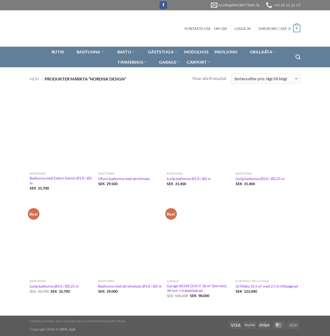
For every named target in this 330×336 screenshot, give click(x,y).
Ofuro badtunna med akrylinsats (124, 178)
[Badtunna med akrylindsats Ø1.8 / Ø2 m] (130, 238)
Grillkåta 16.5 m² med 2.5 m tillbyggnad (267, 286)
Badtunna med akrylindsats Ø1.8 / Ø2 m (130, 286)
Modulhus (196, 51)
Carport (197, 62)
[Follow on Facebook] (163, 5)
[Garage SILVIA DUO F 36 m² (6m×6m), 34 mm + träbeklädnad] (198, 238)
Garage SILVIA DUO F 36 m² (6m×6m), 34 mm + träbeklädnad (197, 288)
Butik (58, 51)
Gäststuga (161, 51)
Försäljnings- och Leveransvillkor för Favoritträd (78, 321)
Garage (167, 62)
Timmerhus (130, 62)
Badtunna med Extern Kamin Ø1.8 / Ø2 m (61, 180)
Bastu (124, 51)
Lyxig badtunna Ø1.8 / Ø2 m (189, 178)
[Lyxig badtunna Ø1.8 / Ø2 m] (198, 131)
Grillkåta (261, 51)
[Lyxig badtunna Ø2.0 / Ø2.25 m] (267, 131)
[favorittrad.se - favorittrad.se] (60, 28)
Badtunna (88, 51)
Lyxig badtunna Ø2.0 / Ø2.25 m (260, 178)
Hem (34, 78)
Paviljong (226, 51)
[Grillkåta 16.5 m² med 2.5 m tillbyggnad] (267, 238)
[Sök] (297, 56)
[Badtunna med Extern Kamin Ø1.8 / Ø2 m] (61, 131)
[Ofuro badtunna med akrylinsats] (130, 131)
